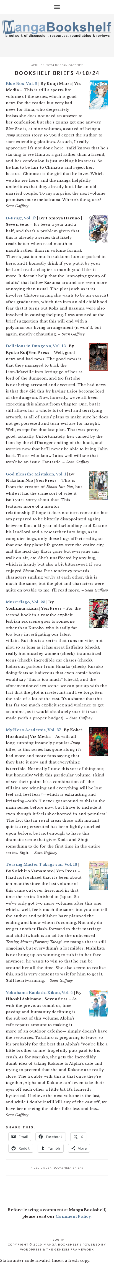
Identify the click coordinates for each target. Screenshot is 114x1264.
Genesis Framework (74, 1249)
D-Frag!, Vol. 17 (21, 218)
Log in (59, 1239)
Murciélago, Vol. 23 (26, 602)
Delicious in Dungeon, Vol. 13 (36, 346)
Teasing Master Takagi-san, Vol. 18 (41, 864)
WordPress (31, 1249)
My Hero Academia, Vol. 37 (33, 730)
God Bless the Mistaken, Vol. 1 (36, 474)
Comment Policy (73, 1216)
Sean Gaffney (71, 65)
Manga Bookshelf (57, 34)
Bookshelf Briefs (68, 1167)
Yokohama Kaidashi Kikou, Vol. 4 (39, 992)
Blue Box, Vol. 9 (22, 83)
